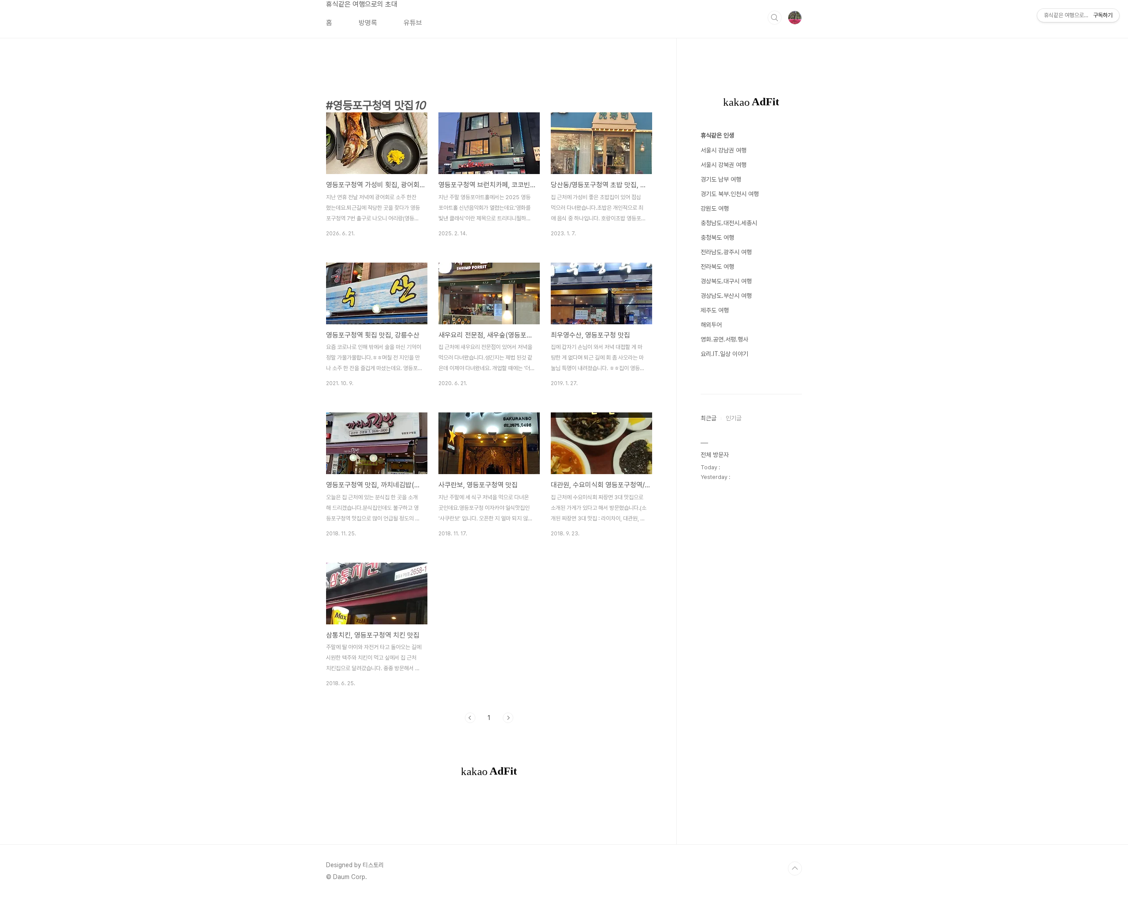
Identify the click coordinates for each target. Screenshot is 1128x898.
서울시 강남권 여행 (723, 150)
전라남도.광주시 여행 (726, 252)
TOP (795, 868)
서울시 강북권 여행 (723, 164)
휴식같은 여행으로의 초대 (361, 4)
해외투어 (711, 324)
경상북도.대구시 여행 (726, 281)
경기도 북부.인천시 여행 (730, 193)
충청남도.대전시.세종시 (729, 222)
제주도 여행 (715, 310)
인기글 (734, 418)
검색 (774, 17)
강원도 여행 (715, 208)
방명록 (368, 23)
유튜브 (413, 23)
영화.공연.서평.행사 (724, 339)
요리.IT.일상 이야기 (724, 353)
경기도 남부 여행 (721, 179)
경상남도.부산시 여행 (726, 295)
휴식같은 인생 (717, 135)
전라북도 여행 (717, 266)
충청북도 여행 (717, 237)
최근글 (708, 418)
